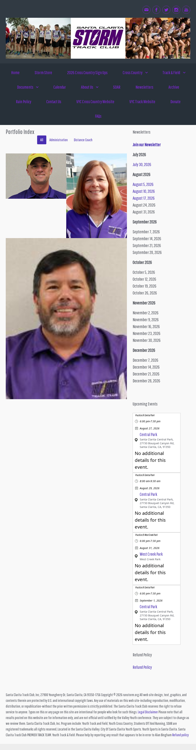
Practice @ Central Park (144, 415)
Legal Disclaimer (148, 712)
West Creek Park (151, 554)
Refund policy (180, 735)
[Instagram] (176, 10)
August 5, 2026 (143, 184)
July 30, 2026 (142, 164)
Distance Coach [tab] (83, 140)
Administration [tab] (58, 140)
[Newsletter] (146, 10)
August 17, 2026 (144, 198)
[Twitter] (166, 10)
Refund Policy (142, 667)
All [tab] (41, 140)
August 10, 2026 (144, 191)
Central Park (148, 434)
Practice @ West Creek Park (146, 534)
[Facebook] (156, 10)
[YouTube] (186, 10)
